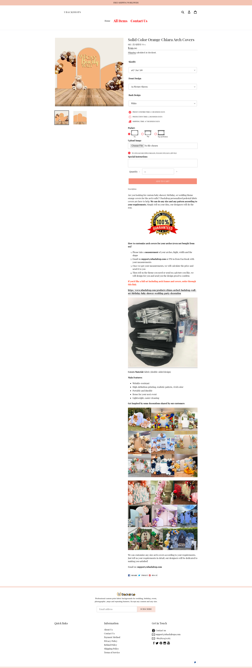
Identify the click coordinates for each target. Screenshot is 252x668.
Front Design (135, 78)
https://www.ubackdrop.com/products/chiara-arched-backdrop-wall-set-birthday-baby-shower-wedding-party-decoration (162, 292)
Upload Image (134, 140)
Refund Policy (110, 644)
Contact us (161, 630)
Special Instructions (137, 156)
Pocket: (131, 128)
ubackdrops (72, 12)
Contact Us (109, 633)
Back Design (135, 95)
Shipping (132, 52)
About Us (108, 629)
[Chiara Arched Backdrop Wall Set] (163, 366)
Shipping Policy (111, 648)
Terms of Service (112, 652)
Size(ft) (132, 61)
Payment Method (112, 637)
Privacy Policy (110, 641)
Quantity (133, 171)
